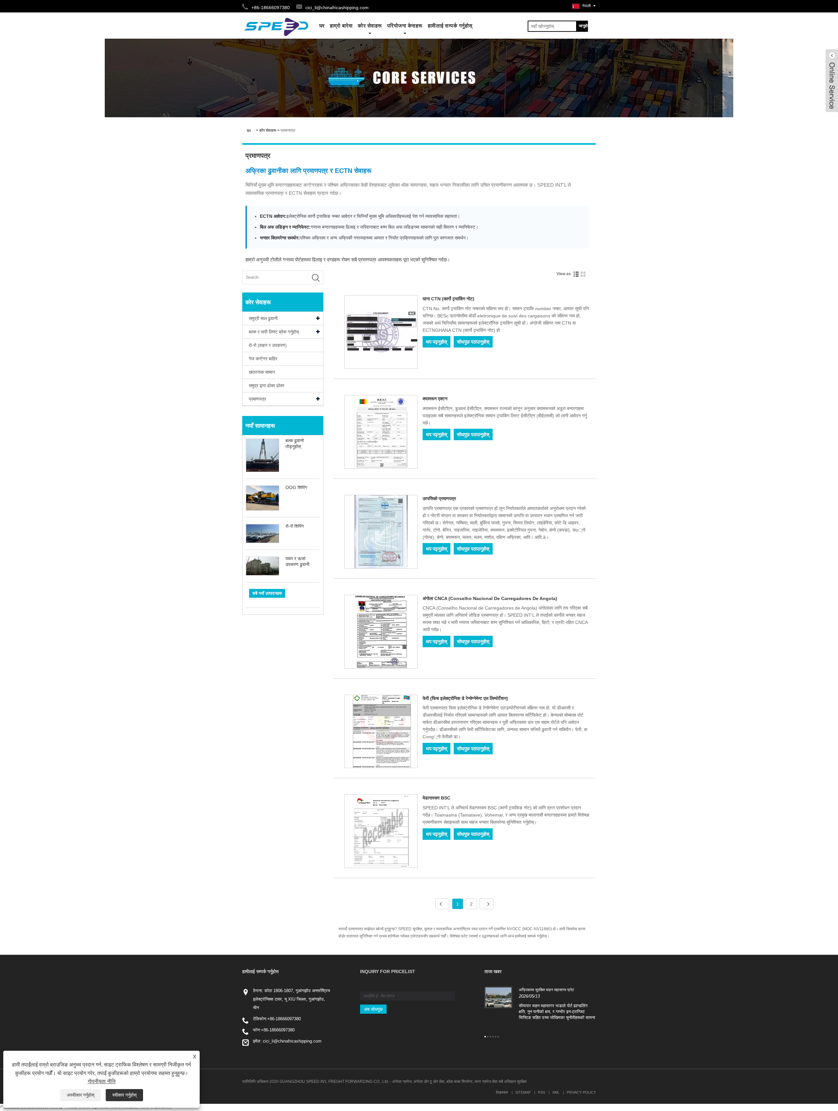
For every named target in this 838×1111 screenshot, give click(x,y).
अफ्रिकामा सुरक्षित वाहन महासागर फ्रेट (546, 990)
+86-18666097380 (284, 1018)
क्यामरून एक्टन (435, 398)
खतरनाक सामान (262, 372)
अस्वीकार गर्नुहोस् (80, 1095)
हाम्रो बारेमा (341, 25)
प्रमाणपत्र (288, 130)
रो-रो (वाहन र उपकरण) (268, 345)
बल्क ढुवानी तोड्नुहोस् (294, 443)
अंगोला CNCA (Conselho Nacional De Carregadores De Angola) (490, 598)
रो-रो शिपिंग (294, 526)
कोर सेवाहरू (370, 25)
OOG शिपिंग (296, 487)
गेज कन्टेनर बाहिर (263, 358)
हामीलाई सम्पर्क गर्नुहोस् (450, 25)
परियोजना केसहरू (405, 25)
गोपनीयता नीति (102, 1081)
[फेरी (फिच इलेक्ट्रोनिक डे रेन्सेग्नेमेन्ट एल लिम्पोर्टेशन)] (381, 733)
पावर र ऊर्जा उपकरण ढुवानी (297, 561)
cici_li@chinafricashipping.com (337, 7)
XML (555, 1092)
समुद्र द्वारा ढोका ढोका (266, 385)
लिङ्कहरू (502, 1092)
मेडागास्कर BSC (436, 797)
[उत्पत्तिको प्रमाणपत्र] (381, 533)
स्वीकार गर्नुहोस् (124, 1095)
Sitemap (523, 1092)
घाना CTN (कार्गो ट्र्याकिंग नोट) (448, 298)
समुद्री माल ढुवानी (263, 318)
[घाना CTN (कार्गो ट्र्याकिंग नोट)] (381, 333)
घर (322, 25)
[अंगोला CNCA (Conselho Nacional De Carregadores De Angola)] (381, 633)
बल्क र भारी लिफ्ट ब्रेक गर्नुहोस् (274, 331)
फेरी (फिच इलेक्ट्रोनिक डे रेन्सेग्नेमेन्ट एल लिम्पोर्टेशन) (465, 698)
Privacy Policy (581, 1092)
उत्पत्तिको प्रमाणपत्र (439, 498)
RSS (541, 1092)
